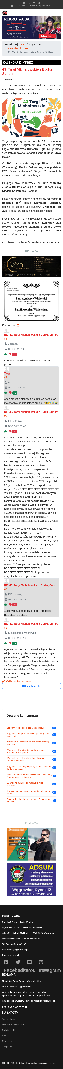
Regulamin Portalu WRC (13, 1025)
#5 (5, 338)
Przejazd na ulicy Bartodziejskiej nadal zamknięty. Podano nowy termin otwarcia (29, 775)
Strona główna (9, 1019)
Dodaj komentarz (33, 686)
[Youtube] (34, 2)
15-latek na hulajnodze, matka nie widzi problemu (25, 784)
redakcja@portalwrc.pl (40, 6)
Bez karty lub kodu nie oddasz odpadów (25, 728)
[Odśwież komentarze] (18, 325)
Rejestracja (7, 1041)
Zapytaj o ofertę (13, 1007)
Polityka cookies (9, 1030)
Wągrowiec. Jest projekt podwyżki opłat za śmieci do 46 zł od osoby (29, 767)
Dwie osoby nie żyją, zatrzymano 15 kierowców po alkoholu (30, 800)
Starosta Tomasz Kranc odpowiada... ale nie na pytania (28, 792)
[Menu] (59, 13)
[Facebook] (24, 2)
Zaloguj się (7, 1046)
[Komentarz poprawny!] (5, 354)
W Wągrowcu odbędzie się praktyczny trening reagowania (28, 743)
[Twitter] (29, 2)
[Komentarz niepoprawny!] (10, 354)
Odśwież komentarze (18, 681)
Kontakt (5, 1035)
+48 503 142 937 (20, 6)
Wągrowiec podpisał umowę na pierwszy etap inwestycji (28, 734)
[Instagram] (39, 2)
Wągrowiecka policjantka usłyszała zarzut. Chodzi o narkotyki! (26, 759)
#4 (5, 377)
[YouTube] (31, 962)
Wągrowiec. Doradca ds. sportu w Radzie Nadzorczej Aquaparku (26, 751)
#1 (5, 627)
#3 (5, 415)
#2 (5, 589)
